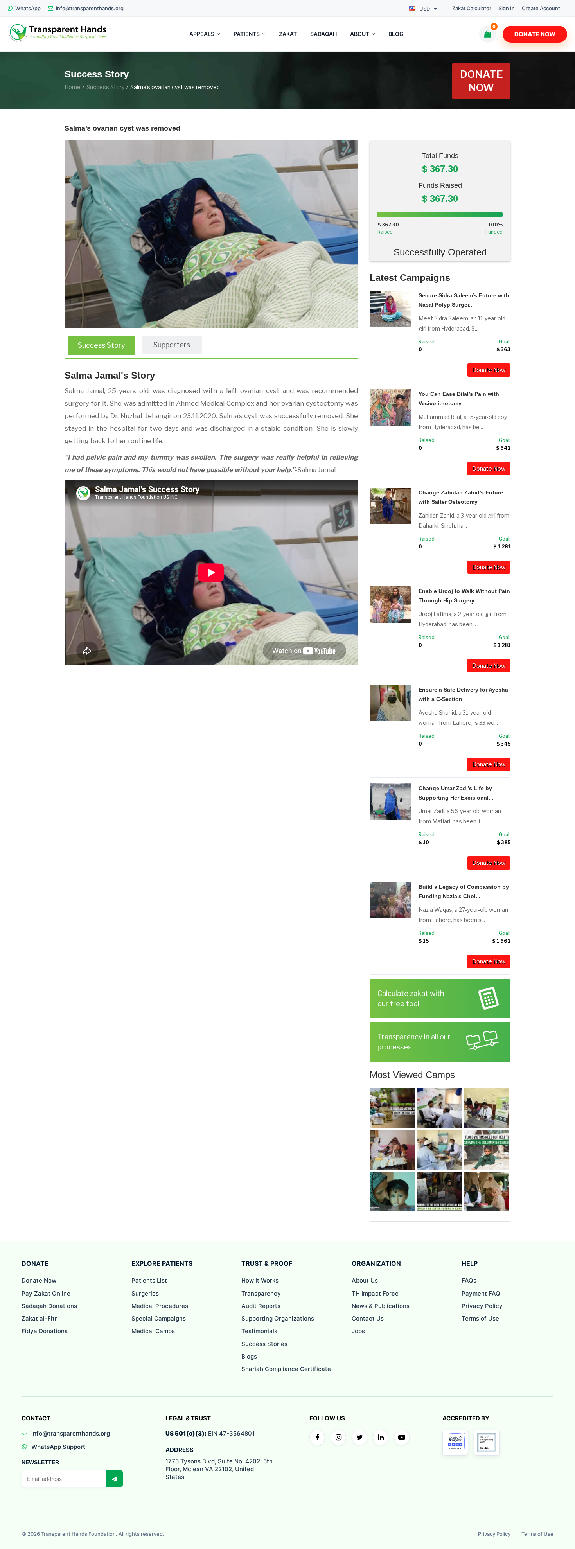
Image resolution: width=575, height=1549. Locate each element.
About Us (365, 1280)
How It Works (260, 1280)
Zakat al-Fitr (39, 1318)
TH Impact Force (375, 1293)
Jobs (358, 1331)
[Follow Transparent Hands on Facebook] (317, 1437)
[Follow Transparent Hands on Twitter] (359, 1437)
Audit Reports (260, 1306)
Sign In (506, 8)
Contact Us (368, 1318)
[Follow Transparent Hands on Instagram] (338, 1437)
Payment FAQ (481, 1293)
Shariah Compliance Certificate (286, 1369)
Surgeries (145, 1293)
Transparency (261, 1293)
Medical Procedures (159, 1306)
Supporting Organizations (277, 1318)
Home (73, 87)
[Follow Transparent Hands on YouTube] (402, 1437)
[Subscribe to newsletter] (114, 1478)
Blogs (249, 1356)
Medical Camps (153, 1331)
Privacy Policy (482, 1306)
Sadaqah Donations (49, 1306)
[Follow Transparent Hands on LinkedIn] (380, 1437)
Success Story (105, 87)
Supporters (171, 345)
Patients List (149, 1280)
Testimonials (259, 1331)
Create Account (541, 8)
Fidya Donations (45, 1331)
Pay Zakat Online (46, 1293)
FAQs (469, 1280)
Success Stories (264, 1344)
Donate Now (534, 34)
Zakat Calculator (471, 8)
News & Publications (381, 1306)
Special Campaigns (158, 1318)
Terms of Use (480, 1318)
